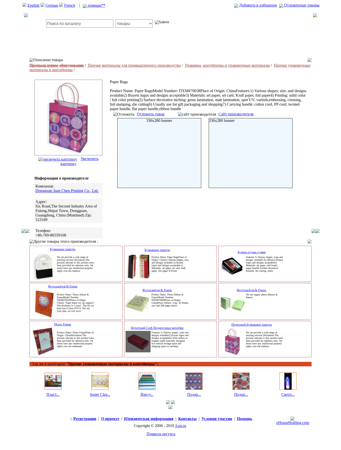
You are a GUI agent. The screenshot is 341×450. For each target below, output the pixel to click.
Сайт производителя (235, 114)
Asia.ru (180, 426)
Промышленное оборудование (56, 65)
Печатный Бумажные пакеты (251, 324)
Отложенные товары (301, 5)
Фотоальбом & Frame (63, 286)
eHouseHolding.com (292, 423)
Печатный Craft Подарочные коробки (157, 328)
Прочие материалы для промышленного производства (134, 65)
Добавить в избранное (257, 5)
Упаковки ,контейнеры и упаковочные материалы (227, 65)
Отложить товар (151, 114)
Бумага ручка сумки (252, 252)
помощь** (96, 5)
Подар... (194, 394)
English (33, 5)
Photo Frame (62, 324)
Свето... (288, 394)
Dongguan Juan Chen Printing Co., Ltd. (67, 191)
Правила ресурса (161, 434)
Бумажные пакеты (62, 249)
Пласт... (52, 394)
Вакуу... (147, 394)
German (51, 5)
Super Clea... (100, 394)
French (69, 5)
